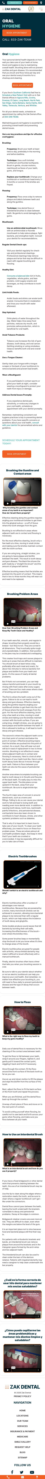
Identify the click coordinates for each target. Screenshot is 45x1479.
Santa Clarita (31, 103)
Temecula (12, 105)
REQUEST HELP (22, 1447)
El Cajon (14, 100)
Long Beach (24, 100)
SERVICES (22, 1426)
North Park (35, 100)
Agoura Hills (22, 97)
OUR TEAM (22, 1421)
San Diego (6, 103)
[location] (41, 2)
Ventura (21, 105)
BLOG (22, 1452)
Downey (5, 100)
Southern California (21, 92)
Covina (32, 97)
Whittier (33, 105)
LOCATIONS (22, 1415)
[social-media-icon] (12, 1472)
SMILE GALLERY (22, 1442)
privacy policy (22, 1396)
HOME (22, 1410)
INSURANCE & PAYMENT (22, 1431)
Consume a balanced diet (18, 276)
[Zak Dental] (11, 9)
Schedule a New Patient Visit (14, 95)
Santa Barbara (18, 103)
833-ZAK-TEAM (11, 117)
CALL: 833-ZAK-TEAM (16, 39)
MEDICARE (22, 1436)
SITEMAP (22, 1457)
